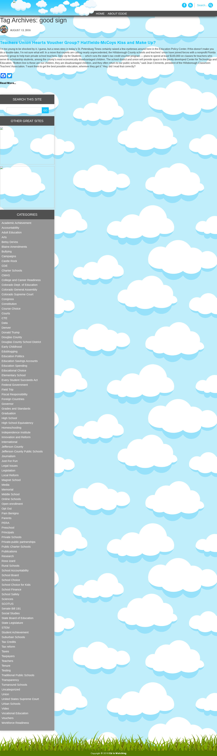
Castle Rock (9, 260)
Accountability (10, 227)
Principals (8, 532)
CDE (5, 265)
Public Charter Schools (16, 546)
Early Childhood (12, 346)
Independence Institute (16, 432)
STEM (6, 627)
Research (8, 556)
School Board (10, 575)
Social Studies (11, 613)
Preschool (8, 527)
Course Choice (11, 308)
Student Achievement (15, 632)
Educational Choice (14, 370)
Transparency (10, 679)
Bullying (7, 251)
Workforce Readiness (15, 722)
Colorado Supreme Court (17, 294)
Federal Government (15, 384)
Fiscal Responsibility (14, 394)
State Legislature (12, 622)
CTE (4, 318)
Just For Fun (10, 460)
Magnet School (11, 479)
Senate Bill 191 (11, 608)
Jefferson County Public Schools (22, 451)
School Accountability (15, 570)
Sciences (7, 598)
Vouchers (8, 718)
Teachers (7, 660)
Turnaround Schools (14, 684)
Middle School (11, 494)
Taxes (5, 651)
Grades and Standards (16, 408)
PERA (5, 522)
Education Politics (13, 356)
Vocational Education (15, 713)
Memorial (7, 489)
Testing (6, 670)
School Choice (11, 579)
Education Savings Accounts (20, 360)
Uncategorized (11, 689)
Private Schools (11, 537)
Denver (6, 327)
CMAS (6, 275)
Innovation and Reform (16, 437)
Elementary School (14, 375)
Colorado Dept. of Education (19, 284)
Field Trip (7, 389)
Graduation (9, 413)
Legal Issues (10, 465)
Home (100, 13)
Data (5, 322)
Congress (8, 299)
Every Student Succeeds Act (20, 379)
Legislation (8, 470)
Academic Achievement (16, 222)
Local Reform (10, 475)
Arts (4, 237)
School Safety (10, 594)
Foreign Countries (13, 399)
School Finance (11, 589)
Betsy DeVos (10, 241)
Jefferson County (12, 446)
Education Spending (14, 365)
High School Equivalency (17, 422)
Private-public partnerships (18, 541)
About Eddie (117, 13)
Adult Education (12, 232)
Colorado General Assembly (19, 289)
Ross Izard (8, 560)
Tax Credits (9, 641)
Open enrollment (12, 503)
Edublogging (9, 351)
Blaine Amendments (14, 246)
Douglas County (12, 337)
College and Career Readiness (21, 280)
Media (5, 484)
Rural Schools (10, 565)
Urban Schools (11, 703)
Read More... (8, 83)
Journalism (8, 456)
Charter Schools (12, 270)
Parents (6, 518)
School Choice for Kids (16, 584)
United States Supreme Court (20, 698)
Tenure (6, 665)
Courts (6, 313)
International (9, 441)
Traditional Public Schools (18, 675)
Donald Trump (11, 332)
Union (5, 694)
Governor (8, 403)
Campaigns (9, 256)
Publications (9, 551)
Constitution (9, 303)
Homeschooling (11, 427)
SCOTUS (8, 603)
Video (5, 708)
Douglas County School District (21, 341)
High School (9, 418)
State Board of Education (17, 618)
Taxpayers (8, 656)
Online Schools (11, 499)
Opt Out (7, 508)
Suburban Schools (13, 637)
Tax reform (8, 646)
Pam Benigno (10, 513)
